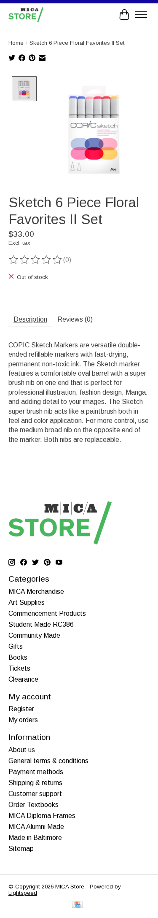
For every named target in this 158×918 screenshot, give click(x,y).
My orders (23, 719)
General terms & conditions (48, 760)
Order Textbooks (33, 804)
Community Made (34, 635)
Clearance (23, 679)
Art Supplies (26, 602)
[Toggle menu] (141, 14)
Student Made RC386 (41, 624)
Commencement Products (47, 613)
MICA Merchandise (36, 591)
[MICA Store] (25, 14)
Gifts (15, 646)
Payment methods (35, 771)
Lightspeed (22, 893)
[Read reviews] (35, 260)
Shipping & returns (35, 782)
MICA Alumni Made (36, 826)
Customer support (35, 793)
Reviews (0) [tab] (75, 319)
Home (16, 43)
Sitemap (21, 848)
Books (17, 657)
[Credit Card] (77, 905)
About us (21, 749)
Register (21, 708)
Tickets (19, 668)
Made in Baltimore (35, 837)
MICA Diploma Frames (41, 815)
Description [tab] (30, 319)
